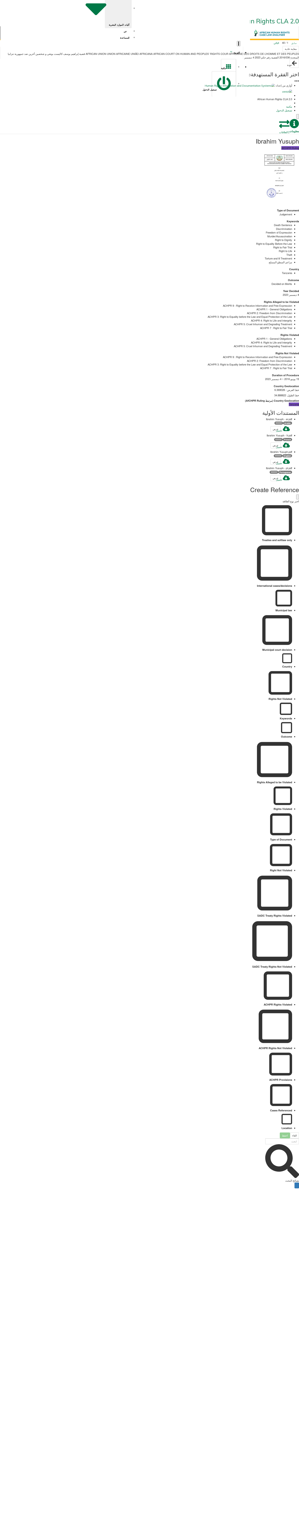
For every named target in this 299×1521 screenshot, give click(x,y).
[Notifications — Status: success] (238, 43)
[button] (294, 126)
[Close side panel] (297, 116)
